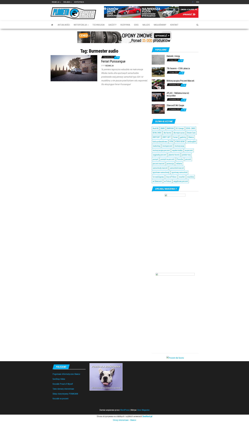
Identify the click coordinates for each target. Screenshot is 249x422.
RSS (197, 2)
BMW (163, 128)
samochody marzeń (160, 168)
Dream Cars (191, 133)
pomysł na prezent (167, 159)
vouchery (190, 177)
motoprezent (167, 146)
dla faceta (167, 133)
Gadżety (112, 25)
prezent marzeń (158, 163)
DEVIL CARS (190, 128)
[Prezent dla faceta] (175, 358)
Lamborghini (191, 141)
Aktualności (64, 25)
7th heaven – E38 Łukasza (178, 68)
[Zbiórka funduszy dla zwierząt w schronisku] (106, 376)
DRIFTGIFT (156, 137)
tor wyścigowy (158, 177)
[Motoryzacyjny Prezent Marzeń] (158, 84)
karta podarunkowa (160, 141)
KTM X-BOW (179, 141)
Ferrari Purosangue (113, 61)
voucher (182, 177)
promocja (170, 163)
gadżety (183, 137)
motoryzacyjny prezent (161, 150)
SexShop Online (59, 379)
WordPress (124, 410)
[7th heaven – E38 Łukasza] (158, 72)
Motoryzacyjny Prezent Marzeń (180, 80)
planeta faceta (174, 155)
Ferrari (175, 137)
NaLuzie (146, 25)
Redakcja (56, 2)
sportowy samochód (179, 172)
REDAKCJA (109, 66)
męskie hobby (177, 150)
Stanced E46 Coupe (175, 105)
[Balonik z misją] (158, 59)
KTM (171, 141)
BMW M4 (170, 128)
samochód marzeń (177, 168)
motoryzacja (179, 146)
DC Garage (180, 128)
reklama (179, 163)
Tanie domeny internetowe (63, 389)
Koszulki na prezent (60, 398)
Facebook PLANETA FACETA (193, 2)
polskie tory (186, 155)
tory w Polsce (171, 177)
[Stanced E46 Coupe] (158, 109)
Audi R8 (155, 128)
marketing (156, 146)
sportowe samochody (161, 172)
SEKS (136, 25)
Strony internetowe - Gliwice (124, 420)
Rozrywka (125, 25)
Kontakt (174, 25)
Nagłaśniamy (160, 25)
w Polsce (167, 181)
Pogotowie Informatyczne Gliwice (66, 374)
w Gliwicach (157, 181)
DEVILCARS (157, 133)
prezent (188, 159)
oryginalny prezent (159, 155)
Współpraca (79, 2)
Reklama (66, 2)
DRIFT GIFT (167, 137)
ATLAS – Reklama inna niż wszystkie (178, 94)
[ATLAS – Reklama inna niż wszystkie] (158, 96)
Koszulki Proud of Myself (63, 384)
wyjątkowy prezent (181, 181)
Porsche (180, 159)
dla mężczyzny (179, 133)
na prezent (189, 150)
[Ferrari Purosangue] (74, 68)
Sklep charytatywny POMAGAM (65, 394)
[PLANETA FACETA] (52, 25)
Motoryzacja (80, 25)
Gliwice (191, 137)
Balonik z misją (173, 56)
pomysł (155, 159)
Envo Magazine (143, 410)
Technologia (98, 25)
